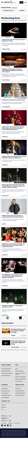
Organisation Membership (6, 373)
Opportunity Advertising (6, 395)
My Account (18, 388)
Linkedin (8, 425)
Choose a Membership (6, 368)
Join (21, 2)
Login (25, 2)
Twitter (5, 425)
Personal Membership (6, 371)
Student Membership (5, 375)
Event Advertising (5, 393)
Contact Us (3, 407)
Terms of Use (10, 422)
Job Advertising (4, 388)
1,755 (17, 317)
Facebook (2, 425)
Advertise (21, 10)
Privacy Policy (4, 422)
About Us (3, 404)
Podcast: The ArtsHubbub (20, 376)
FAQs (2, 409)
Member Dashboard (19, 395)
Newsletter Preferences (20, 393)
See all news (14, 7)
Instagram (10, 425)
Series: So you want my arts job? (20, 374)
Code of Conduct (17, 422)
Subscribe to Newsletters (20, 378)
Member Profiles (18, 381)
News (16, 368)
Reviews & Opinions (19, 371)
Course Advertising (5, 397)
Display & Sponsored (5, 390)
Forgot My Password (19, 390)
